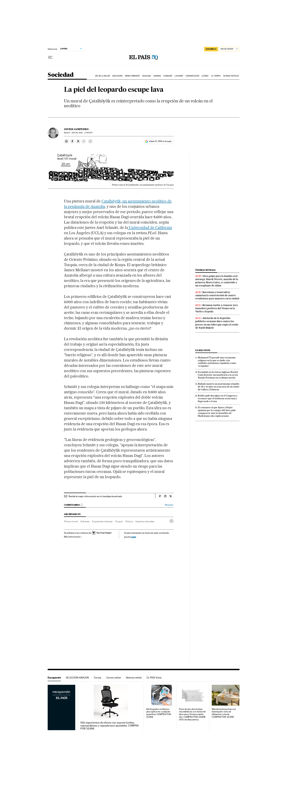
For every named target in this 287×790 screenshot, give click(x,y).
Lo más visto (202, 350)
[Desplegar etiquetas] (171, 521)
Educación (117, 76)
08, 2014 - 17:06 (81, 133)
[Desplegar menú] (50, 57)
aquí (133, 536)
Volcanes (84, 521)
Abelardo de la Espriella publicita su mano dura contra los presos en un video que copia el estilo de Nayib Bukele (216, 323)
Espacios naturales (145, 521)
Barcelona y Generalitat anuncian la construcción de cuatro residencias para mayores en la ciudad (217, 295)
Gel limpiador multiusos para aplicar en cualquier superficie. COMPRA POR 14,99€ (158, 713)
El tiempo (216, 76)
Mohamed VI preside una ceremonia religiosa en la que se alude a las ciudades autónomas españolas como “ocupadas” (217, 361)
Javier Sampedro (76, 129)
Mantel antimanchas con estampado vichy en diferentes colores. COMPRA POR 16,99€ (224, 713)
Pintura (129, 521)
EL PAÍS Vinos (154, 677)
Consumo (167, 76)
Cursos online (113, 677)
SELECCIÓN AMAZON (77, 677)
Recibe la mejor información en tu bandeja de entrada (95, 496)
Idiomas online (134, 677)
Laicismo (179, 76)
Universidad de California (150, 227)
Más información (72, 536)
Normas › (169, 505)
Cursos (97, 677)
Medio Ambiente (132, 76)
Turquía (119, 521)
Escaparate (54, 677)
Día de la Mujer (102, 76)
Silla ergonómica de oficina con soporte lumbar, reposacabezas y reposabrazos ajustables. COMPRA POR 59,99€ (109, 725)
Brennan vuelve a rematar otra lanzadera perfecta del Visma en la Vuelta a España (216, 308)
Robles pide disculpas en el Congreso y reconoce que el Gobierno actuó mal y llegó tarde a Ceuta (217, 398)
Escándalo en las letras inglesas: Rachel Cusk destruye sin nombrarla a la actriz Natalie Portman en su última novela (218, 375)
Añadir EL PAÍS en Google (160, 141)
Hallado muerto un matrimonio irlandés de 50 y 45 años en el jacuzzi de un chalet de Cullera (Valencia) (218, 386)
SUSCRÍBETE (211, 49)
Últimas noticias (231, 76)
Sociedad (61, 75)
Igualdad (146, 76)
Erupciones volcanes (102, 521)
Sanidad (157, 76)
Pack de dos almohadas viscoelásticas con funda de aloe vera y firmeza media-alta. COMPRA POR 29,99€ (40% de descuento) (192, 714)
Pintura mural (71, 521)
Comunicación (192, 76)
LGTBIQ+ (205, 76)
